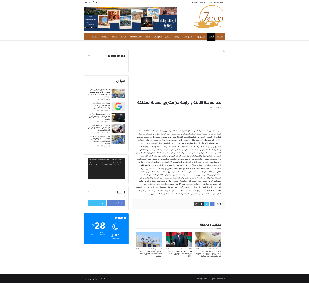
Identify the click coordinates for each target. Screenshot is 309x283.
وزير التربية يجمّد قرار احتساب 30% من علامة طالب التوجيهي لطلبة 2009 (180, 254)
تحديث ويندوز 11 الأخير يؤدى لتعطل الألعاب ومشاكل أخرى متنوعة (99, 116)
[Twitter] (96, 2)
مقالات (95, 37)
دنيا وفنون (158, 37)
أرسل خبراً (194, 2)
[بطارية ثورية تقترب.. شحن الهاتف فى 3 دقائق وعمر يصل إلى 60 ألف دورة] (118, 128)
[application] (106, 168)
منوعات (123, 37)
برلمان (167, 37)
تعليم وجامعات (136, 37)
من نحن (203, 2)
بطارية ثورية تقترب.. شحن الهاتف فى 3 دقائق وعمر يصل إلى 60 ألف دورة (99, 128)
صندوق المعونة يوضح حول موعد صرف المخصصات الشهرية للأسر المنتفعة (150, 254)
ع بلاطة (176, 37)
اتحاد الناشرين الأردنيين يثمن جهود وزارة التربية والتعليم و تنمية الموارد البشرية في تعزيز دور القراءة (208, 254)
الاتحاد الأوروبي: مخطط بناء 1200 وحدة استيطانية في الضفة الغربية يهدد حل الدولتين (100, 140)
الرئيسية (220, 37)
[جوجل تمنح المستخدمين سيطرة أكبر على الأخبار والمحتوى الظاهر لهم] (118, 106)
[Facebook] (93, 2)
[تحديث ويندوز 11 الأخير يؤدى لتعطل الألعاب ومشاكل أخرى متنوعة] (118, 117)
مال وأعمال (187, 37)
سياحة (114, 37)
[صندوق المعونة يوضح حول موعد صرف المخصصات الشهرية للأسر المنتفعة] (149, 239)
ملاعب (147, 37)
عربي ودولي (200, 37)
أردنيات (211, 37)
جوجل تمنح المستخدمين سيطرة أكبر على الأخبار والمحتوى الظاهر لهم (101, 105)
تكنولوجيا (104, 37)
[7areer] (209, 16)
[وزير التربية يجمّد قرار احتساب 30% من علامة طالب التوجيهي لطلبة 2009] (179, 239)
